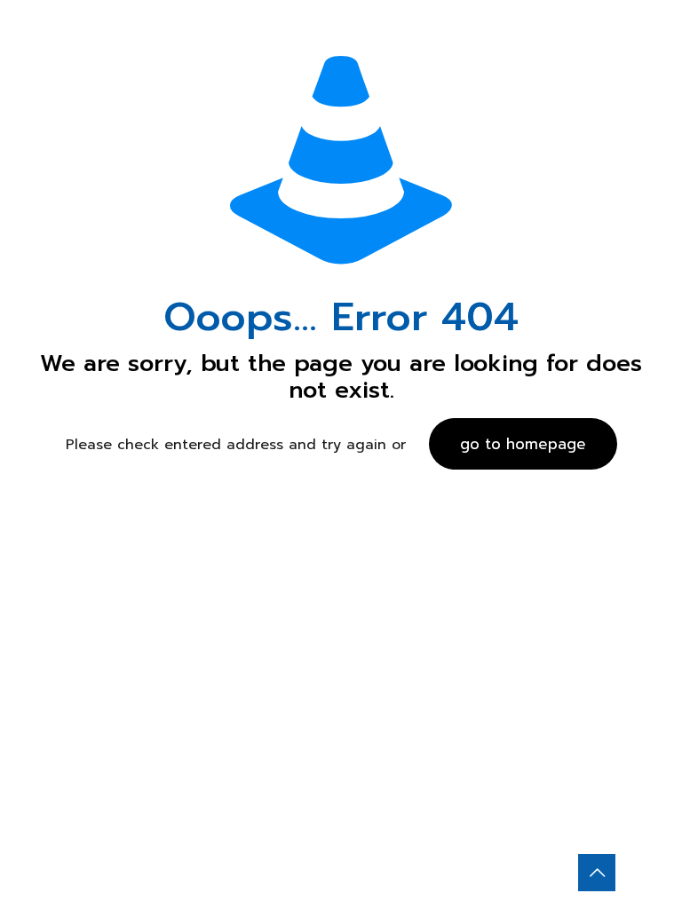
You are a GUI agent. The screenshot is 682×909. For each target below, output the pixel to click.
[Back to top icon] (596, 872)
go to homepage (523, 443)
